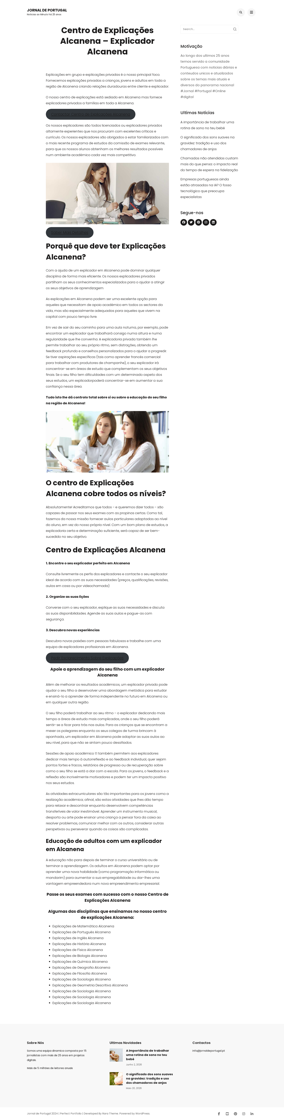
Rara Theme (110, 1113)
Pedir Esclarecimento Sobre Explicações (87, 658)
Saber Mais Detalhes (69, 232)
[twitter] (191, 222)
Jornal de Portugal (47, 10)
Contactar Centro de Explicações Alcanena (90, 114)
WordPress (142, 1113)
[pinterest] (198, 222)
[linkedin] (213, 222)
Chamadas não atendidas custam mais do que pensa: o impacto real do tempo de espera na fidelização (209, 164)
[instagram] (206, 222)
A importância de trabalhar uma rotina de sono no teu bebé (147, 1055)
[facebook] (183, 222)
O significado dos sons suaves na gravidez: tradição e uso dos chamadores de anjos (207, 143)
